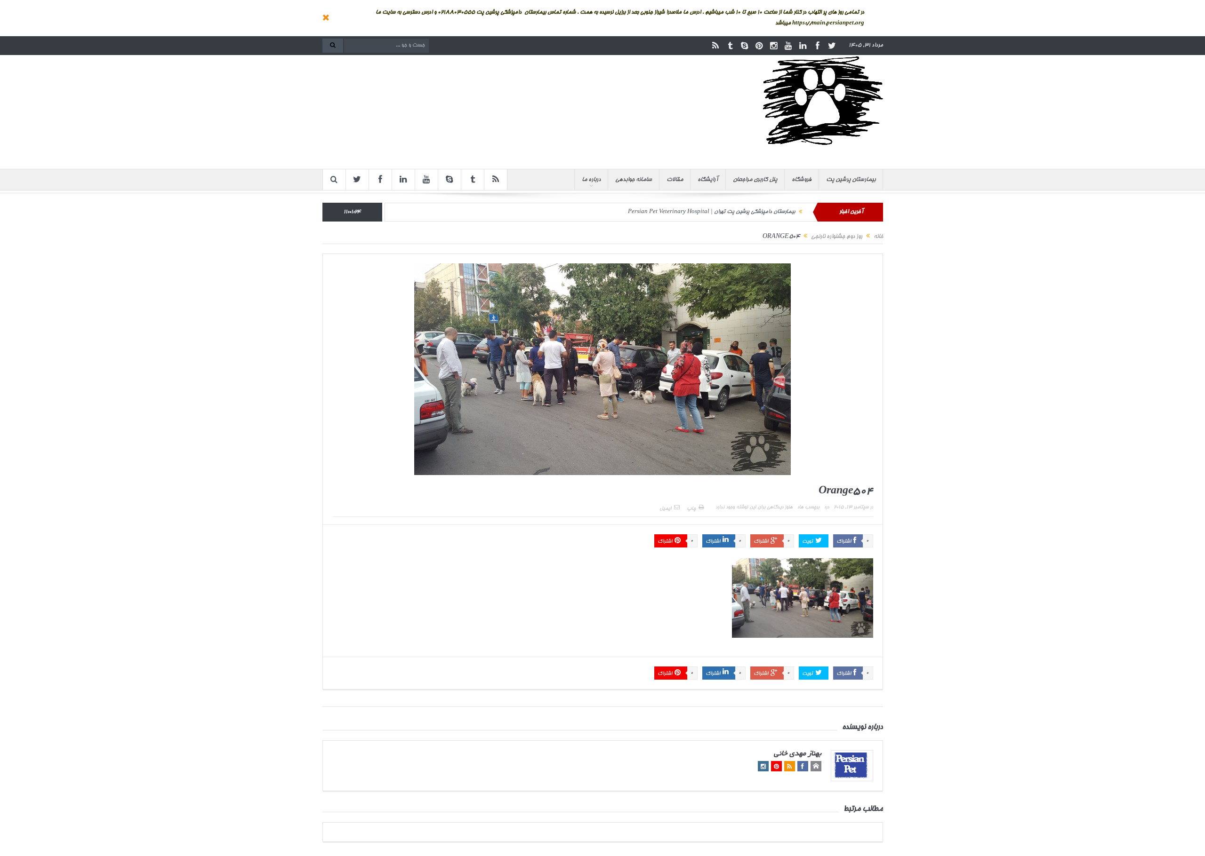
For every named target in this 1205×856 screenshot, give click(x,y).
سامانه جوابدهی (633, 179)
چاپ (691, 509)
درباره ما (591, 179)
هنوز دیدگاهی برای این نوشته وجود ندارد (754, 507)
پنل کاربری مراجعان (755, 179)
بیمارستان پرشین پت (851, 179)
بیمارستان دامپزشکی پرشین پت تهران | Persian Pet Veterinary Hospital (711, 212)
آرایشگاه (708, 179)
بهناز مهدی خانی (797, 754)
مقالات (675, 179)
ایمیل (665, 509)
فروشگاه (801, 179)
